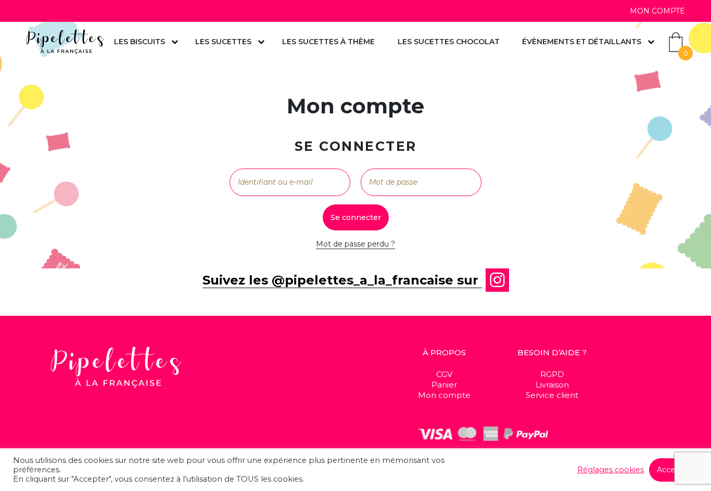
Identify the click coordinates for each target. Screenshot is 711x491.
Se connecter (356, 217)
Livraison (552, 385)
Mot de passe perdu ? (355, 244)
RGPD (552, 374)
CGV (444, 374)
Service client (552, 395)
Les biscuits (139, 41)
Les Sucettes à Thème (328, 41)
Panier (444, 385)
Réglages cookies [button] (610, 469)
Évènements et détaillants (581, 41)
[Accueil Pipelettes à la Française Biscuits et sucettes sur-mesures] (65, 42)
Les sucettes (223, 41)
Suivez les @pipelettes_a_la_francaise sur (342, 280)
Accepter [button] (673, 469)
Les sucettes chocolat (449, 41)
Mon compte (657, 11)
